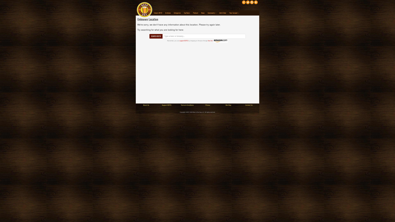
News (203, 13)
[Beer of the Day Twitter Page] (248, 3)
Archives (168, 13)
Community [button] (211, 13)
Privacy (207, 105)
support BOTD (183, 41)
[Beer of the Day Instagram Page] (252, 3)
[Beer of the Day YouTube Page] (256, 3)
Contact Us (249, 105)
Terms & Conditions (187, 105)
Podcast (195, 13)
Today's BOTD (158, 13)
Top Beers (187, 13)
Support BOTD (166, 105)
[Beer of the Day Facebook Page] (244, 3)
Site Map (228, 105)
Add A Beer (222, 13)
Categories (177, 13)
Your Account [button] (233, 13)
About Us (146, 105)
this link (210, 41)
